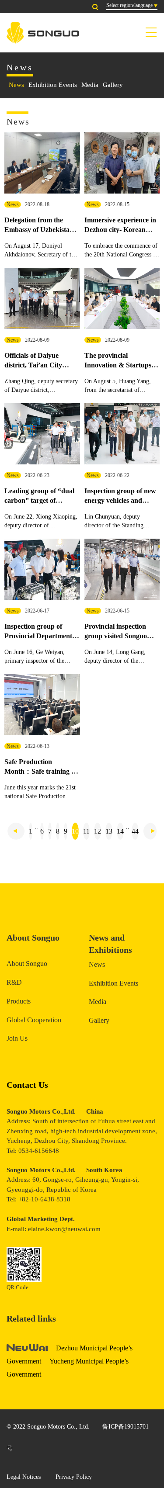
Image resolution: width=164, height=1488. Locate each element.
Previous (15, 831)
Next (150, 831)
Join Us (17, 1038)
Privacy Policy (74, 1477)
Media (89, 84)
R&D (14, 982)
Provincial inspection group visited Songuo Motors (115, 636)
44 (135, 831)
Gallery (113, 84)
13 (108, 831)
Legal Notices (24, 1477)
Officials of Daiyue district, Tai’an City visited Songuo (33, 365)
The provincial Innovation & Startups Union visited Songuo (117, 365)
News (16, 84)
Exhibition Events (52, 84)
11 (86, 831)
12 (97, 831)
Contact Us (27, 1085)
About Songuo (27, 963)
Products (19, 1001)
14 (120, 831)
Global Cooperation (34, 1020)
